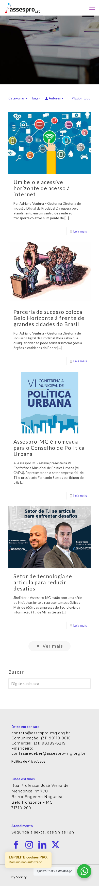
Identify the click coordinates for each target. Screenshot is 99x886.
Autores (55, 98)
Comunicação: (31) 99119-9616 (41, 738)
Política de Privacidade (28, 761)
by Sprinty (19, 877)
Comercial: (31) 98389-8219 (38, 743)
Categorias (16, 98)
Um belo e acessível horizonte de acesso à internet (41, 188)
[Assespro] (22, 7)
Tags (34, 98)
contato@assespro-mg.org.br (40, 733)
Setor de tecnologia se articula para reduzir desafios (42, 582)
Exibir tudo (82, 98)
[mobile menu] (92, 7)
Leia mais (80, 231)
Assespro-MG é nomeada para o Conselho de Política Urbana (49, 447)
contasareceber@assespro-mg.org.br (48, 753)
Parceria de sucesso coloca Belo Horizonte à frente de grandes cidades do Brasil (49, 318)
